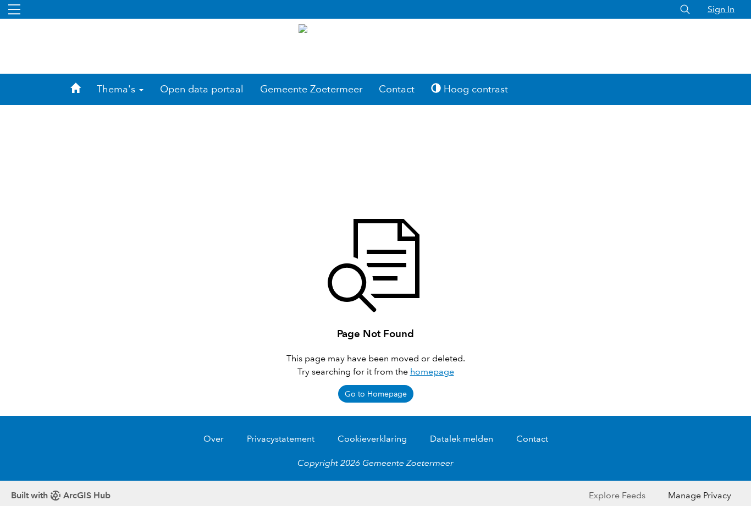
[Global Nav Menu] (14, 9)
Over (213, 438)
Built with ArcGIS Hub (61, 495)
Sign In (721, 9)
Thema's (117, 89)
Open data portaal (202, 89)
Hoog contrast (474, 89)
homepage (432, 371)
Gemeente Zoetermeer (311, 89)
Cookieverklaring (372, 438)
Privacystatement (280, 438)
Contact (397, 89)
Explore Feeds (617, 495)
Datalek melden (461, 438)
